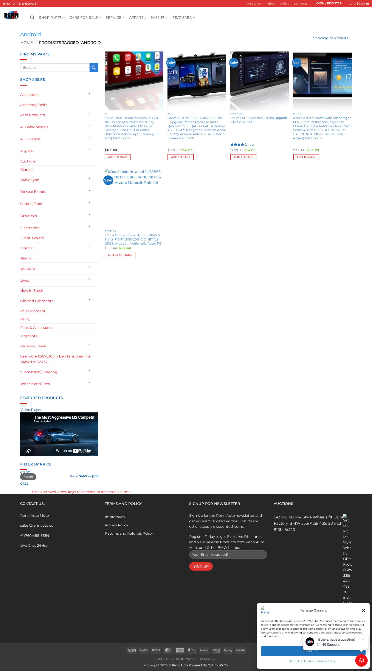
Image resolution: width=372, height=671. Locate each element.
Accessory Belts (33, 105)
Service (113, 18)
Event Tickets (32, 238)
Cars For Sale (84, 18)
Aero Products (32, 115)
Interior (26, 248)
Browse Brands (33, 192)
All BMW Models (34, 127)
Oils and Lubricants (36, 301)
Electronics (29, 228)
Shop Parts (50, 18)
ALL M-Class (30, 139)
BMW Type (29, 180)
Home (26, 42)
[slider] (81, 492)
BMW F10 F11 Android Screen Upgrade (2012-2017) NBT (259, 120)
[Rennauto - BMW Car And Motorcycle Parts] (13, 15)
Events (157, 18)
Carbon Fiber (31, 204)
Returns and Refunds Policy (129, 533)
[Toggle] (89, 93)
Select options (120, 254)
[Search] (32, 17)
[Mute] (24, 490)
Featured (182, 18)
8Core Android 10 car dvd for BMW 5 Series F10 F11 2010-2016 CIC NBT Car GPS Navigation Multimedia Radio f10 (133, 239)
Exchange (300, 3)
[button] (363, 610)
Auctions (28, 161)
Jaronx (26, 258)
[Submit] (94, 67)
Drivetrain (28, 216)
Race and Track (33, 346)
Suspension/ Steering (38, 372)
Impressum (115, 517)
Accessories (30, 95)
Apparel (137, 18)
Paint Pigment (32, 311)
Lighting (27, 268)
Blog (271, 3)
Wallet (284, 3)
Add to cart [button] (117, 157)
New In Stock (31, 291)
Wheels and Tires (35, 384)
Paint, (25, 319)
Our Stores (253, 3)
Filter (28, 476)
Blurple (26, 170)
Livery (25, 280)
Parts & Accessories (36, 328)
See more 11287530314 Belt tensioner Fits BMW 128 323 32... (55, 359)
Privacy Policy (116, 525)
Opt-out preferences (302, 661)
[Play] (24, 462)
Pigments (28, 336)
